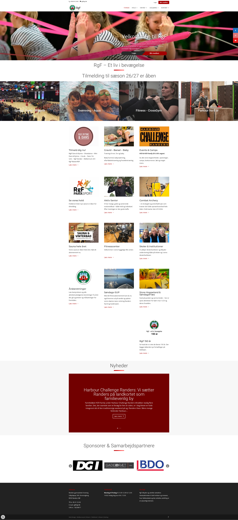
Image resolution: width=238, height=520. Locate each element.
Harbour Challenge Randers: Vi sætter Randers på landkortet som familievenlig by (119, 394)
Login (155, 2)
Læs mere (73, 165)
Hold (134, 8)
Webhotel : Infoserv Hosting (99, 517)
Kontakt (164, 8)
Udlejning (153, 8)
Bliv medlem (164, 2)
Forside (126, 8)
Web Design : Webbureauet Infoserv (79, 517)
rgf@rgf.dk (77, 505)
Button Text (28, 83)
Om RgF (142, 8)
